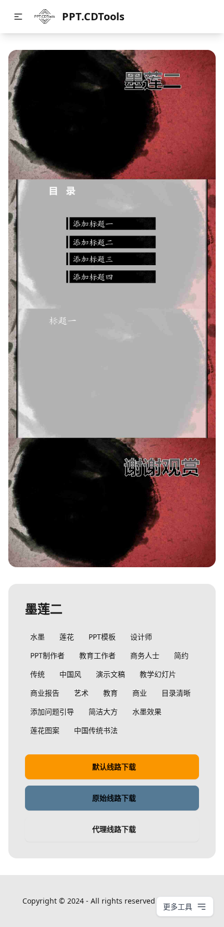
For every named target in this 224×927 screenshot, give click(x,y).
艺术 (81, 693)
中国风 (70, 674)
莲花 (66, 637)
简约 (181, 655)
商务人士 (144, 655)
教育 (110, 693)
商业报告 (44, 693)
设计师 (141, 637)
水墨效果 (146, 711)
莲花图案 (44, 730)
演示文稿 (110, 674)
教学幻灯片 (158, 674)
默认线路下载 (114, 767)
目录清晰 (176, 693)
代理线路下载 (114, 829)
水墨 (37, 637)
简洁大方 (103, 711)
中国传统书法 (96, 730)
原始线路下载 (114, 798)
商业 (139, 693)
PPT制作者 (47, 655)
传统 (37, 674)
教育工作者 (97, 655)
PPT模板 (102, 637)
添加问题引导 (52, 711)
